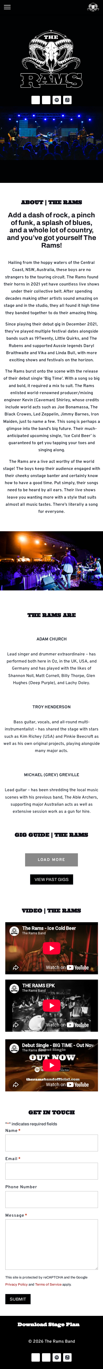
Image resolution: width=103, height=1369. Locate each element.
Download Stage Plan (48, 1324)
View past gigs (52, 879)
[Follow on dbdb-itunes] (67, 100)
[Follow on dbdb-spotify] (57, 100)
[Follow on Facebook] (35, 100)
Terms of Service (48, 1284)
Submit (18, 1299)
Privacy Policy (16, 1284)
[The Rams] (93, 7)
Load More (51, 859)
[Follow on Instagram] (46, 100)
